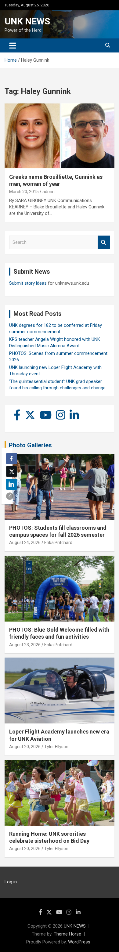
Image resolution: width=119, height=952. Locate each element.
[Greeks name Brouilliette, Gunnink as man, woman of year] (59, 136)
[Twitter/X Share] (11, 471)
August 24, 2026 (25, 542)
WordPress (79, 942)
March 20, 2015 (24, 191)
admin (48, 191)
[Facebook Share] (11, 458)
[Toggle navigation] (13, 45)
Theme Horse (67, 934)
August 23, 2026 (25, 644)
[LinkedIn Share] (11, 484)
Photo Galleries (30, 445)
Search (104, 242)
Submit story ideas (28, 283)
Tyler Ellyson (56, 746)
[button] (9, 496)
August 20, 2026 (25, 746)
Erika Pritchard (58, 542)
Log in (11, 882)
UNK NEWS (27, 21)
